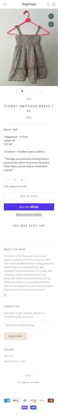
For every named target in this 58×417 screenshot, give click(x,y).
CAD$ (28, 375)
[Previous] (16, 91)
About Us (9, 356)
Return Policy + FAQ (15, 361)
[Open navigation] (4, 4)
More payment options (29, 214)
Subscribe (15, 336)
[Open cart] (53, 4)
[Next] (41, 91)
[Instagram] (5, 295)
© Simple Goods (29, 382)
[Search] (48, 4)
